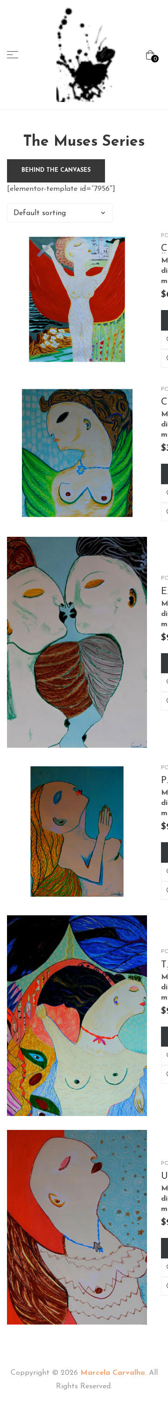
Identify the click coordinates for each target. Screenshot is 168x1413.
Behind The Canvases (56, 170)
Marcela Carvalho (112, 1373)
